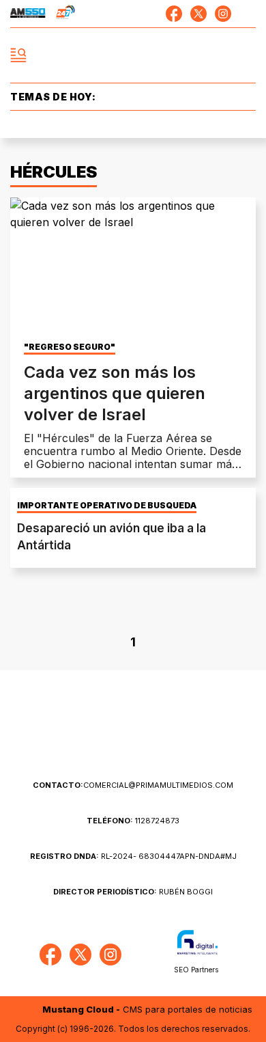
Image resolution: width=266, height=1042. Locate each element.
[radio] (28, 13)
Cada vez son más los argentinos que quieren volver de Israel (114, 393)
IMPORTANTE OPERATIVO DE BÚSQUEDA (106, 506)
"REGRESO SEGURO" (69, 347)
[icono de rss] (247, 13)
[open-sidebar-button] (18, 55)
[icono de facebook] (174, 13)
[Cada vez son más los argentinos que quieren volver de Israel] (133, 266)
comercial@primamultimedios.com (133, 785)
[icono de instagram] (223, 13)
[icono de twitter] (198, 13)
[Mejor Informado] (133, 55)
